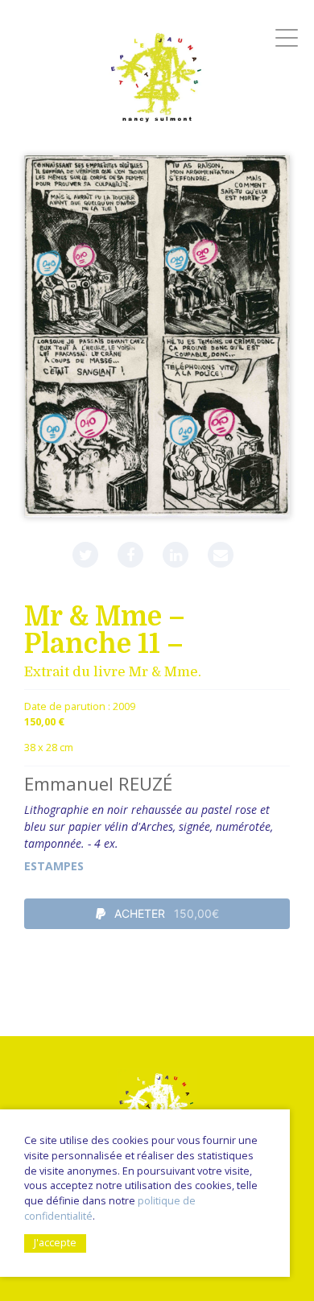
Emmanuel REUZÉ (98, 783)
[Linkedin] (175, 555)
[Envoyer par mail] (220, 555)
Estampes (54, 866)
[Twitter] (85, 555)
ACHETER (165, 913)
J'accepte (55, 1242)
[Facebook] (130, 555)
